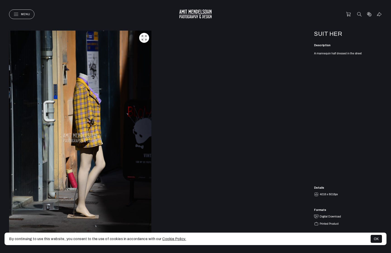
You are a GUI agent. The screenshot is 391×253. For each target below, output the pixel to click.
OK (376, 239)
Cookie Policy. (174, 239)
